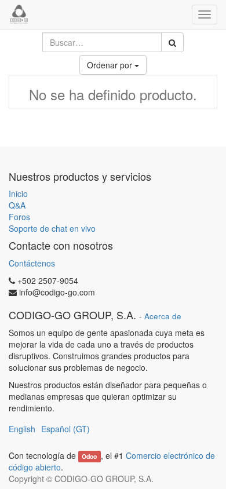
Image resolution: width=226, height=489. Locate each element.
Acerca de (162, 316)
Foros (19, 216)
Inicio (18, 193)
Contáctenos (32, 263)
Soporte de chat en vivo (52, 228)
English (22, 429)
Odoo (89, 456)
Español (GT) (65, 429)
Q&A (17, 205)
